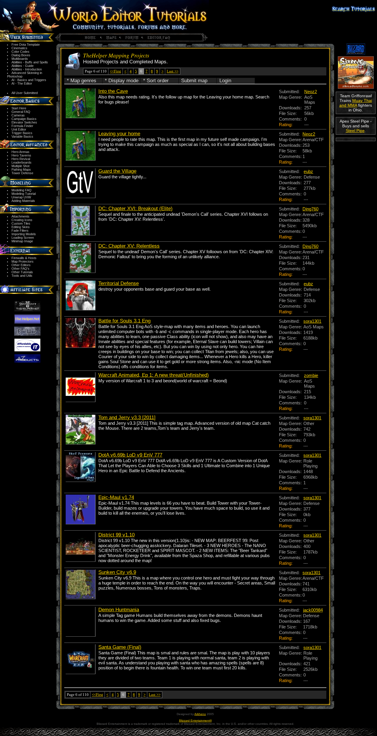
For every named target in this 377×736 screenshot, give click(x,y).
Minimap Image (22, 241)
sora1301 (312, 321)
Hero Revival (20, 159)
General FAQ (20, 111)
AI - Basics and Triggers (28, 80)
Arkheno (200, 714)
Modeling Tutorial (23, 193)
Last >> (172, 71)
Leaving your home (119, 133)
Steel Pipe (355, 130)
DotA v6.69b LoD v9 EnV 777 (130, 455)
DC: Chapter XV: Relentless (129, 246)
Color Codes (20, 51)
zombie (311, 375)
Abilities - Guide (22, 65)
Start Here (18, 108)
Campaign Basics (24, 119)
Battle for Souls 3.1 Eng (124, 321)
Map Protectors (22, 261)
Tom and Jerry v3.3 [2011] (127, 417)
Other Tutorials (22, 272)
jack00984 (313, 609)
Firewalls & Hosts (24, 258)
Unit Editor (18, 129)
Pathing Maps (21, 169)
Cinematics (19, 48)
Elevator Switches (24, 122)
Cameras (18, 115)
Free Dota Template (25, 44)
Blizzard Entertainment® (195, 720)
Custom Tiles (20, 223)
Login (225, 80)
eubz (308, 171)
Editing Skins (20, 227)
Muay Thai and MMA (355, 103)
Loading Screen (22, 237)
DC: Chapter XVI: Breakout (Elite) (135, 208)
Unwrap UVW (21, 197)
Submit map (194, 80)
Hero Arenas (20, 152)
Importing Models (23, 234)
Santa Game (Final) (119, 647)
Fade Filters (20, 230)
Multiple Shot (20, 166)
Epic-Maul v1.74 (116, 497)
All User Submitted (24, 93)
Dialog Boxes (20, 55)
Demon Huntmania (118, 609)
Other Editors (21, 265)
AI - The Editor (21, 83)
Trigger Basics (21, 133)
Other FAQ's (20, 268)
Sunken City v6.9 (117, 572)
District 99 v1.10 (116, 535)
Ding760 (310, 208)
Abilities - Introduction (26, 69)
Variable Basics (22, 136)
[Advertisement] (355, 162)
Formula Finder (22, 126)
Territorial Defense (118, 283)
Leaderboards (21, 162)
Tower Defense (22, 173)
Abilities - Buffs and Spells (29, 62)
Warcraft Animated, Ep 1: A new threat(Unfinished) (153, 375)
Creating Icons (21, 220)
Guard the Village (117, 171)
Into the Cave (113, 91)
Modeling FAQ (21, 190)
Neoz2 (310, 91)
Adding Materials (23, 200)
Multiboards (19, 58)
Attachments (20, 216)
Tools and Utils (21, 275)
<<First (115, 71)
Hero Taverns (21, 155)
